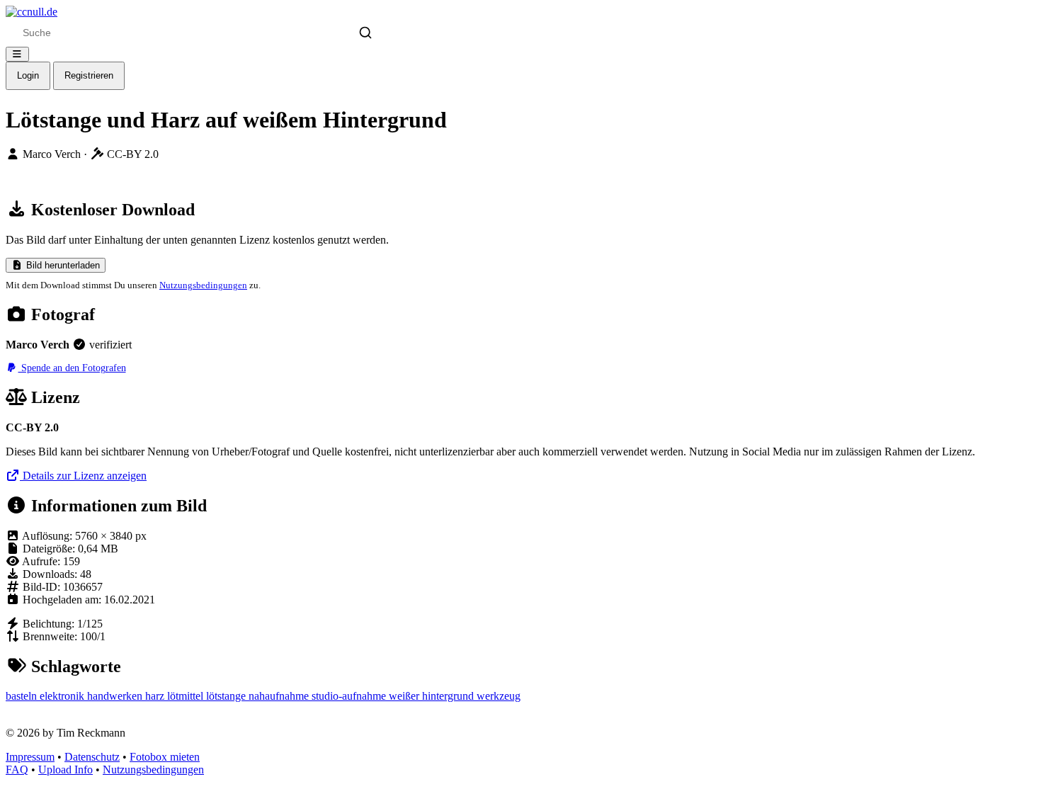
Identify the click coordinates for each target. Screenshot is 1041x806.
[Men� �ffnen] (17, 54)
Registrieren (88, 75)
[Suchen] (365, 32)
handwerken (116, 696)
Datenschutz (92, 757)
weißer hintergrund (433, 696)
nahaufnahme (280, 696)
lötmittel (186, 696)
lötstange (227, 696)
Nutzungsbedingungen (203, 285)
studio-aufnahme (350, 696)
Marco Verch (53, 154)
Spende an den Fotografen (72, 368)
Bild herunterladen (61, 265)
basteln (23, 696)
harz (156, 696)
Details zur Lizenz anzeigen (83, 476)
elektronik (63, 696)
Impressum (30, 757)
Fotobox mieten (165, 757)
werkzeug (498, 696)
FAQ (17, 770)
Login (28, 75)
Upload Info (65, 770)
